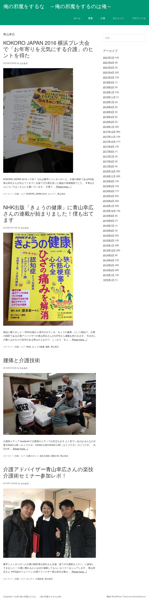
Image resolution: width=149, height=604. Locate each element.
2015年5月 (108, 235)
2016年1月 (108, 205)
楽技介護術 (45, 455)
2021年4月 (108, 72)
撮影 (48, 346)
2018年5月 (108, 112)
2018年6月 (108, 107)
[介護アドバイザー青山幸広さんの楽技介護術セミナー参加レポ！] (49, 560)
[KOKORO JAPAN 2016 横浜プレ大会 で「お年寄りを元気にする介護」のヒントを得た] (38, 175)
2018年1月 (108, 126)
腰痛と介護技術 (21, 360)
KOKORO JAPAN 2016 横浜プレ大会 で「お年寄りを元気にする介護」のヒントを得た (49, 49)
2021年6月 (108, 62)
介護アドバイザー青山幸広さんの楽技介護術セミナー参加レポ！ (48, 472)
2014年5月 (108, 255)
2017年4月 (108, 161)
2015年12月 (109, 210)
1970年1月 (108, 280)
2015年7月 (108, 225)
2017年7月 (108, 156)
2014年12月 (109, 250)
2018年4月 (108, 116)
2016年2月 (108, 200)
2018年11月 (109, 97)
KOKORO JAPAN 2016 (36, 193)
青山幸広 (61, 193)
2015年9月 (108, 215)
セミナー (52, 193)
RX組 (28, 346)
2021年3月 (108, 77)
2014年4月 (108, 260)
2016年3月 (108, 196)
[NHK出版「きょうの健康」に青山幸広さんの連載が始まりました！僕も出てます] (38, 328)
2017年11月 (109, 136)
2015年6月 (108, 230)
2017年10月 (109, 141)
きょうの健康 (38, 346)
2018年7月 (108, 102)
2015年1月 (108, 245)
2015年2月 (108, 240)
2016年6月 (108, 181)
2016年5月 (108, 186)
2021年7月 (108, 57)
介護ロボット (32, 455)
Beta (109, 596)
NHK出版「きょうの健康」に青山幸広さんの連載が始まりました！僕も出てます (48, 213)
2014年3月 (108, 265)
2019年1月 (108, 92)
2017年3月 (108, 166)
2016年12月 (109, 171)
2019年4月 (108, 82)
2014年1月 (108, 275)
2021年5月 (108, 67)
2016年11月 (109, 176)
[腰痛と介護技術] (49, 437)
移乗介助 (55, 455)
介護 (17, 193)
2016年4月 (108, 191)
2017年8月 (108, 151)
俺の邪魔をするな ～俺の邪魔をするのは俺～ (57, 6)
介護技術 (40, 578)
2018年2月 (108, 121)
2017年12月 (109, 131)
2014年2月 (108, 270)
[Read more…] (63, 186)
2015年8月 (108, 220)
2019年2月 (108, 87)
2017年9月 (108, 146)
